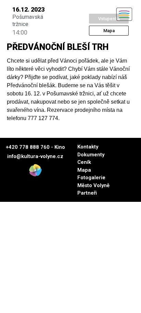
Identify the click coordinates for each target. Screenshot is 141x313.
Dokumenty (90, 155)
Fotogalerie (91, 177)
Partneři (87, 193)
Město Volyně (93, 185)
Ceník (84, 162)
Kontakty (87, 147)
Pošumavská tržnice (27, 20)
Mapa (84, 170)
